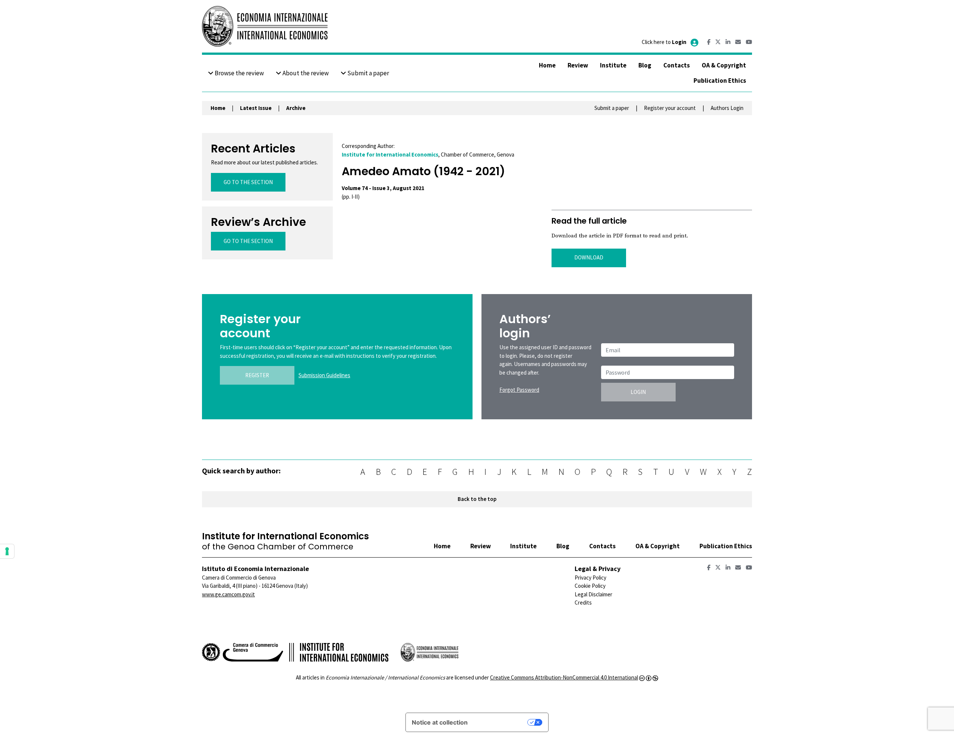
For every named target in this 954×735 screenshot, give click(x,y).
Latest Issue (256, 107)
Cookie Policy (590, 585)
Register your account (670, 107)
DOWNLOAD (588, 257)
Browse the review (239, 73)
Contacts (676, 65)
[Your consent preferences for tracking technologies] (7, 551)
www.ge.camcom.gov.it (228, 594)
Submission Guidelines (324, 375)
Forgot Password (519, 389)
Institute (613, 65)
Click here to (664, 41)
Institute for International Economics (390, 154)
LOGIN (638, 391)
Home (547, 65)
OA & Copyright (724, 65)
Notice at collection (440, 722)
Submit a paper (367, 73)
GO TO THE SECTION (248, 182)
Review (578, 65)
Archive (296, 107)
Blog (644, 65)
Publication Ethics (720, 80)
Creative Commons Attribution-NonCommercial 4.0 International (564, 677)
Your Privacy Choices (501, 722)
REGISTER (257, 375)
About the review (305, 73)
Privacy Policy (590, 577)
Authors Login (727, 107)
